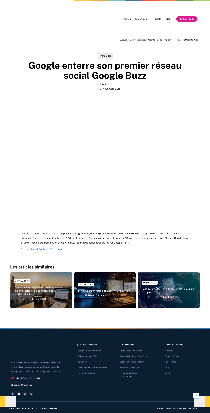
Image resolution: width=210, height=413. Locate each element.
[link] (27, 19)
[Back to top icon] (196, 396)
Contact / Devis (186, 19)
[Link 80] (19, 393)
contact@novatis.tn (23, 385)
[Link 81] (25, 393)
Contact (168, 373)
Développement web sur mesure (92, 367)
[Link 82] (31, 393)
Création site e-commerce (89, 351)
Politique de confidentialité (185, 408)
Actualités (141, 40)
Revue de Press (172, 356)
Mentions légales (165, 408)
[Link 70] (8, 401)
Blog (132, 40)
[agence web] (27, 19)
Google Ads (83, 362)
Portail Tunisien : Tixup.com (46, 249)
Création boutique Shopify (132, 362)
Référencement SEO (87, 356)
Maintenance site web (130, 367)
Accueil (123, 40)
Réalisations (170, 362)
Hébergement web (86, 373)
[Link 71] (202, 401)
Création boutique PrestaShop (133, 356)
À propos (169, 351)
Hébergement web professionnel (128, 375)
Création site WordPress (131, 351)
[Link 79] (13, 393)
